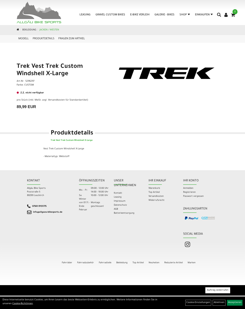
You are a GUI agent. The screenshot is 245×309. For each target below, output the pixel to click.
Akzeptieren (235, 302)
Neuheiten (154, 263)
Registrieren (189, 192)
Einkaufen (202, 14)
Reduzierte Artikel (173, 263)
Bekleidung (29, 30)
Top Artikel (154, 192)
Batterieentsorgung (124, 213)
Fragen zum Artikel (71, 38)
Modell (23, 38)
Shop (183, 14)
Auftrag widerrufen (217, 290)
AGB (116, 209)
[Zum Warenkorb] (233, 16)
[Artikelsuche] (219, 16)
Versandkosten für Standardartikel (67, 100)
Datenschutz (120, 205)
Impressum (119, 201)
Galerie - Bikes (164, 14)
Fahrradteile (105, 263)
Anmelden (188, 188)
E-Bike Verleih (140, 14)
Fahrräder (67, 263)
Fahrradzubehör (85, 263)
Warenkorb (154, 188)
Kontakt (118, 193)
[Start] (18, 30)
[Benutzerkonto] (226, 15)
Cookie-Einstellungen (198, 302)
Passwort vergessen (193, 196)
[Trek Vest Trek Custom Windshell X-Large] (166, 73)
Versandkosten (156, 196)
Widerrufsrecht (156, 200)
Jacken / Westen (49, 30)
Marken (192, 263)
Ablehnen (219, 302)
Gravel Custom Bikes (110, 14)
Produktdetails (43, 38)
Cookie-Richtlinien (22, 303)
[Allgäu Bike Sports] (39, 12)
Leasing (85, 14)
